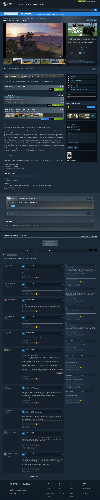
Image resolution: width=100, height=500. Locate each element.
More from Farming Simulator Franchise (25, 199)
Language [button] (26, 250)
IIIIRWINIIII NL (10, 316)
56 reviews (9, 456)
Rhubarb (9, 332)
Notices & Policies (74, 491)
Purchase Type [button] (16, 250)
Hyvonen (9, 386)
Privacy (71, 485)
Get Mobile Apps (86, 488)
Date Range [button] (34, 250)
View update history (72, 135)
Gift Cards (48, 496)
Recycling (61, 493)
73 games (9, 412)
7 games (8, 284)
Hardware (61, 491)
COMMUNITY (28, 4)
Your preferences (93, 236)
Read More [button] (60, 373)
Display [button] (49, 250)
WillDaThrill (10, 410)
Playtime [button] (43, 250)
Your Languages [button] (11, 254)
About (35, 4)
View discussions (71, 140)
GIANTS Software (83, 52)
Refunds (71, 496)
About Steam (49, 485)
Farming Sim (75, 62)
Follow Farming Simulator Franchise (25, 202)
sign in (88, 1)
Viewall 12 (93, 116)
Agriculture (81, 62)
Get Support (85, 491)
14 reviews (9, 388)
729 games (9, 350)
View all (92, 220)
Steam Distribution (50, 493)
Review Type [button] (7, 250)
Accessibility (72, 488)
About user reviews (84, 236)
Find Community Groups (73, 142)
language (93, 1)
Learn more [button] (91, 107)
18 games (9, 300)
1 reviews (9, 266)
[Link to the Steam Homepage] (8, 5)
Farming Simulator (77, 129)
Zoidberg (9, 349)
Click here (46, 81)
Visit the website (71, 133)
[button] (5, 10)
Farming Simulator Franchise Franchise (26, 18)
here (31, 225)
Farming (91, 62)
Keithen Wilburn (11, 299)
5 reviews (9, 286)
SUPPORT (42, 4)
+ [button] (94, 62)
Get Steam (85, 485)
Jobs (60, 488)
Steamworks (48, 491)
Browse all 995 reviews (34, 476)
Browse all (60, 95)
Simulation (70, 62)
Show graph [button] (92, 250)
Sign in (5, 68)
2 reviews (9, 333)
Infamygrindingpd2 (11, 432)
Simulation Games (13, 18)
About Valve (62, 485)
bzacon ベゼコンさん (12, 453)
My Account (85, 493)
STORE (21, 4)
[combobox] (77, 10)
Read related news (72, 138)
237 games (9, 455)
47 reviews (9, 352)
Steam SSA (48, 488)
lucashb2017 (10, 265)
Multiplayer (87, 62)
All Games (5, 18)
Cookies (71, 493)
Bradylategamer (11, 283)
